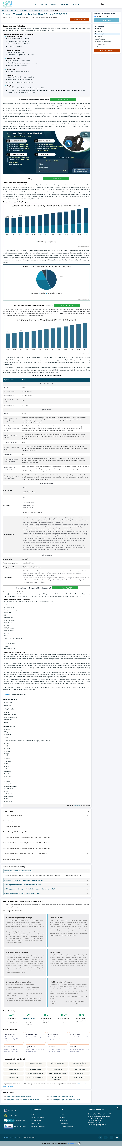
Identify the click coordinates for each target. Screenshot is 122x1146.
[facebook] (111, 1137)
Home (3, 10)
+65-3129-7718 (96, 1122)
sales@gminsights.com (99, 1125)
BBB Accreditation (29, 1018)
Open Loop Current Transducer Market (19, 1097)
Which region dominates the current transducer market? (22, 885)
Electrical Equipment (24, 10)
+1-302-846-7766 (96, 1120)
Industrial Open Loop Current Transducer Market (65, 1100)
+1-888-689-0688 (99, 1118)
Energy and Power (11, 10)
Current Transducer (37, 10)
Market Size (98, 29)
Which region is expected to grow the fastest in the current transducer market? (29, 889)
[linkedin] (100, 1137)
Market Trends (99, 31)
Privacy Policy (72, 1143)
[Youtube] (117, 1137)
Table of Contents (100, 39)
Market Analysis (99, 34)
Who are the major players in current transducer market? (22, 893)
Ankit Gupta (76, 805)
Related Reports (99, 47)
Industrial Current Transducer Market (61, 1097)
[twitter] (106, 1137)
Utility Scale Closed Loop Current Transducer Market (23, 1100)
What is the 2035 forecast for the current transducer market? (23, 880)
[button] (88, 811)
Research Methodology (101, 44)
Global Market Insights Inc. (11, 1137)
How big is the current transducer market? (18, 871)
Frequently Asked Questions (103, 42)
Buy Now (108, 20)
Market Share (98, 36)
